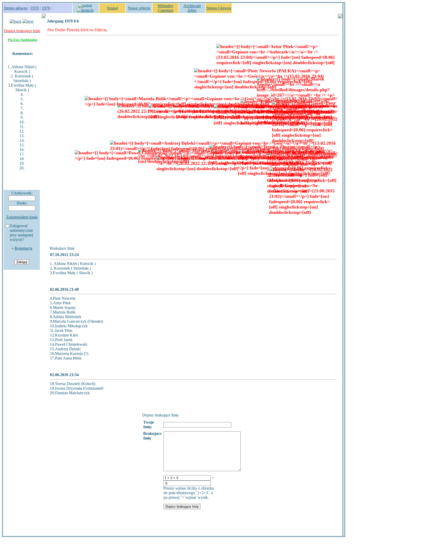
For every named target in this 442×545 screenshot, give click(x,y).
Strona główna (15, 8)
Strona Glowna (218, 8)
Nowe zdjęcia (139, 8)
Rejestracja (23, 248)
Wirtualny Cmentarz (165, 8)
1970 (34, 8)
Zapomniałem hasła (22, 217)
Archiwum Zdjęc (192, 8)
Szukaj (112, 8)
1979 (46, 8)
